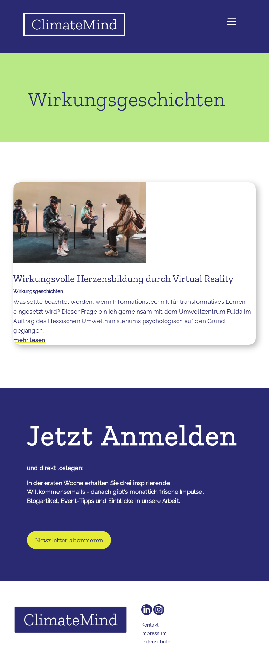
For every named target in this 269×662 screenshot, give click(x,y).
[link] (78, 26)
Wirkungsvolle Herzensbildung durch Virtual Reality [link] (123, 279)
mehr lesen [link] (29, 339)
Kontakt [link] (150, 625)
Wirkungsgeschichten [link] (38, 291)
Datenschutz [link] (155, 641)
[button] (232, 26)
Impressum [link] (154, 633)
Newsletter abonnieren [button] (69, 540)
